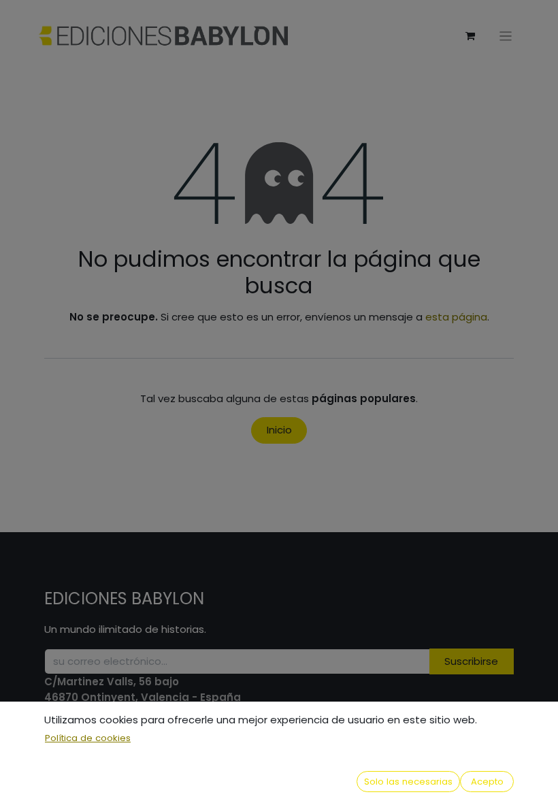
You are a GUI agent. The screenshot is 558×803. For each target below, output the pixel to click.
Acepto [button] (487, 781)
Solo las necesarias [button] (408, 781)
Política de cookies (88, 738)
